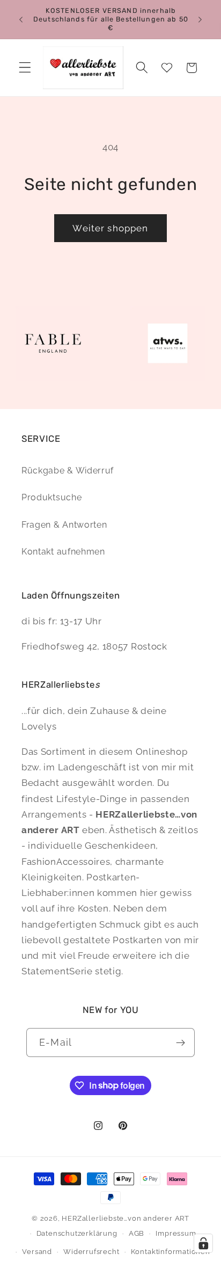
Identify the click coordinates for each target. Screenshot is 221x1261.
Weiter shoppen (110, 228)
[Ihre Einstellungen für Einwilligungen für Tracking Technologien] (203, 1243)
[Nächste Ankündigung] (200, 19)
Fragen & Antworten (64, 525)
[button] (25, 68)
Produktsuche (51, 497)
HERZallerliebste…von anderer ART (125, 1218)
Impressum (176, 1233)
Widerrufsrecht (91, 1252)
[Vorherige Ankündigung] (21, 19)
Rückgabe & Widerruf (67, 470)
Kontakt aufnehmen (63, 551)
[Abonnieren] (180, 1042)
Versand (37, 1252)
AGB (136, 1233)
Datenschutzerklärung (76, 1233)
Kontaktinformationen (170, 1252)
